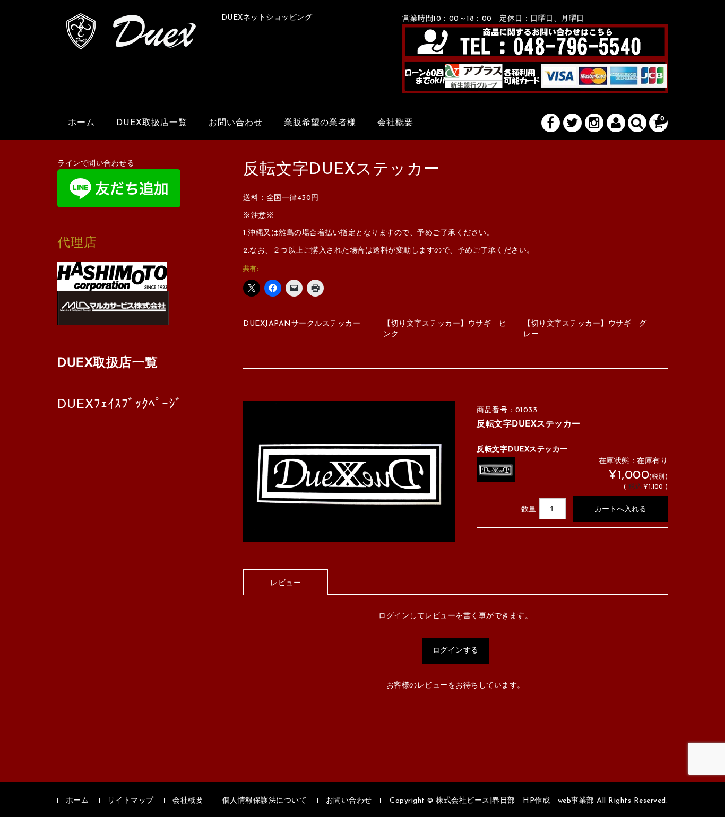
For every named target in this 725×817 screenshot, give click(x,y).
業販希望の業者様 (320, 123)
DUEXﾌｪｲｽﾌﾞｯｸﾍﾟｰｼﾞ (119, 404)
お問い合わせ (236, 123)
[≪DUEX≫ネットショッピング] (131, 37)
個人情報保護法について (264, 801)
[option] (349, 471)
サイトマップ (131, 801)
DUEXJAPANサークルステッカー (301, 324)
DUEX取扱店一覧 (151, 123)
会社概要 (395, 123)
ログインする (456, 651)
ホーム (81, 123)
